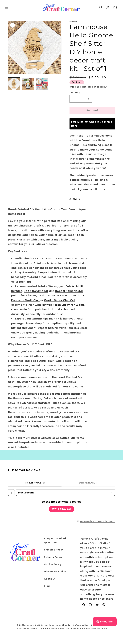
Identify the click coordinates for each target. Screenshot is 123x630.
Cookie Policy (52, 564)
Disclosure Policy (55, 571)
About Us (50, 578)
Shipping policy (49, 628)
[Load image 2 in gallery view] (28, 84)
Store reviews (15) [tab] (88, 482)
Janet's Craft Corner (36, 625)
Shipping (75, 86)
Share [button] (76, 199)
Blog (47, 586)
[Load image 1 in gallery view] (14, 84)
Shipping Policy (53, 549)
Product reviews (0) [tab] (35, 482)
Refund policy (80, 625)
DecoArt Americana (69, 291)
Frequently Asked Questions (55, 540)
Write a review (61, 509)
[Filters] (11, 492)
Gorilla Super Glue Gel (59, 300)
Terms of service (28, 628)
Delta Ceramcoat (36, 291)
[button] (6, 7)
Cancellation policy (96, 628)
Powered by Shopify (59, 625)
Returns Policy (53, 557)
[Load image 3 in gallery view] (42, 84)
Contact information (71, 628)
